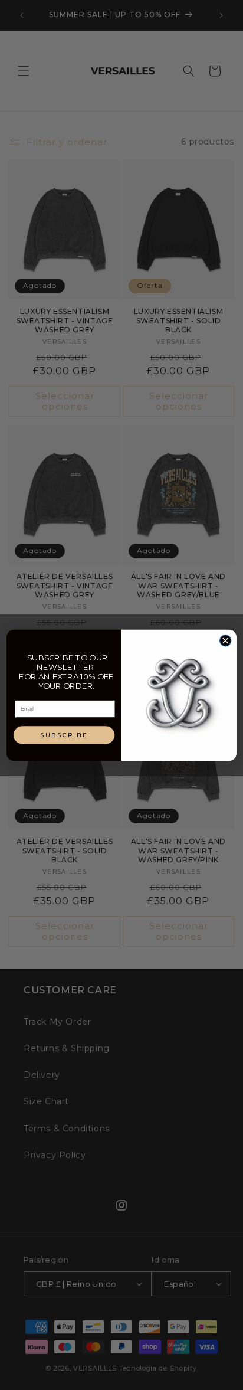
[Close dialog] (225, 640)
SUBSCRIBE (64, 734)
